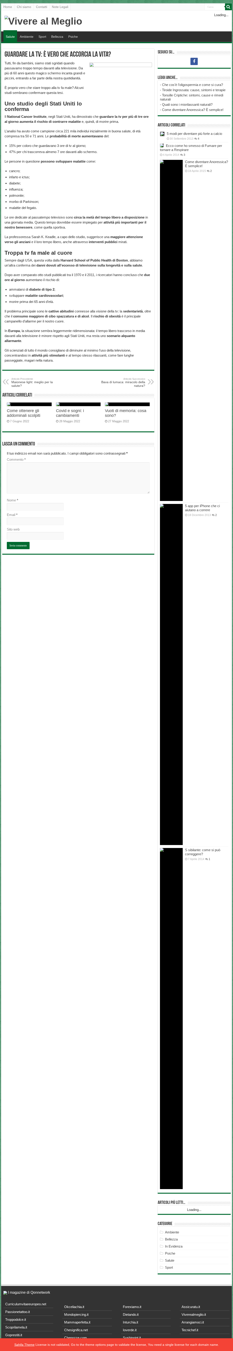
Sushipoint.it (132, 1338)
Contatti (41, 7)
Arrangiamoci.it (193, 1322)
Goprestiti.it (13, 1335)
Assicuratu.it (191, 1307)
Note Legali (60, 7)
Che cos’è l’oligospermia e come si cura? (192, 85)
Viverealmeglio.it (194, 1314)
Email (12, 515)
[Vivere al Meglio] (43, 20)
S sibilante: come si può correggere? (202, 852)
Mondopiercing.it (76, 1314)
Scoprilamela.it (16, 1327)
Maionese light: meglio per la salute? (32, 382)
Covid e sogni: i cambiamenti (70, 413)
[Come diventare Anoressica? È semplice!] (171, 330)
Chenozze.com (75, 1338)
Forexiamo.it (132, 1307)
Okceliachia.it (74, 1307)
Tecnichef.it (190, 1330)
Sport (42, 36)
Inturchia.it (130, 1322)
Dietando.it (131, 1314)
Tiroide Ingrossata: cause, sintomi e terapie (193, 90)
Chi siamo (24, 7)
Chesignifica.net (76, 1330)
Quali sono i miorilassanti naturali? (187, 104)
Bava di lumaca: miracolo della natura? (123, 382)
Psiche (73, 36)
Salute (10, 36)
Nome (12, 500)
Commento (16, 459)
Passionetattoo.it (17, 1312)
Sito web (13, 529)
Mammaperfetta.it (77, 1322)
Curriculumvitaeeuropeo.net (25, 1304)
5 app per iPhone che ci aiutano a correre (202, 508)
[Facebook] (194, 61)
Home (7, 7)
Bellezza (57, 36)
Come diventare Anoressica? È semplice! (192, 110)
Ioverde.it (130, 1330)
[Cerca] (228, 6)
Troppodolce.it (15, 1319)
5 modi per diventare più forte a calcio (194, 134)
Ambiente (26, 36)
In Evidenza (173, 1246)
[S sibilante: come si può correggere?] (171, 1018)
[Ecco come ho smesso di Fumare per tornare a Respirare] (162, 145)
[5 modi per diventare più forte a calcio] (162, 134)
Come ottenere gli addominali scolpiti (23, 413)
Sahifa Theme (24, 1344)
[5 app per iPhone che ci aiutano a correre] (171, 674)
